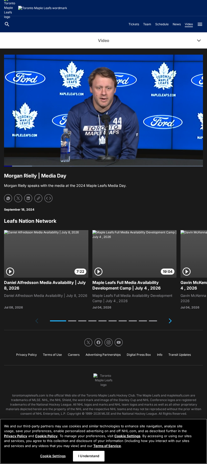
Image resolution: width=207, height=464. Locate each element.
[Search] (7, 24)
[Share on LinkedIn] (28, 198)
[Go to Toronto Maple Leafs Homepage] (42, 8)
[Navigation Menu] (200, 24)
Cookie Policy (46, 436)
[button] (58, 320)
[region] (103, 441)
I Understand (88, 456)
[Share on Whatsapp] (8, 198)
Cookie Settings (127, 436)
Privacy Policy (15, 436)
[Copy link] (38, 198)
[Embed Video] (48, 198)
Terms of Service (107, 446)
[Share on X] (18, 198)
